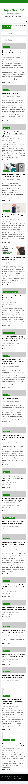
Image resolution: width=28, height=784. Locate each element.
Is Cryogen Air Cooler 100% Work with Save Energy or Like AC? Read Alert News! (13, 134)
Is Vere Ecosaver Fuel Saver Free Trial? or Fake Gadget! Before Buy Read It (13, 437)
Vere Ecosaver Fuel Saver (10, 398)
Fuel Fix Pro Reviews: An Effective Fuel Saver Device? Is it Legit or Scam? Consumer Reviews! (13, 501)
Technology (7, 47)
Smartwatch (7, 292)
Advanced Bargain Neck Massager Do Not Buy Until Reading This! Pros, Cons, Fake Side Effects (13, 339)
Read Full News (6, 82)
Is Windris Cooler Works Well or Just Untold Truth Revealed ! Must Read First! (13, 478)
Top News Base (14, 10)
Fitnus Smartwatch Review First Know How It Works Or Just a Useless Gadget (12, 298)
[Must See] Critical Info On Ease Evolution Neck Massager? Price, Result (12, 53)
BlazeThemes (17, 778)
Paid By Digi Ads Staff (8, 57)
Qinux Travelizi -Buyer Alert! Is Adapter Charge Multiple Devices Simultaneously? (12, 701)
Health (5, 332)
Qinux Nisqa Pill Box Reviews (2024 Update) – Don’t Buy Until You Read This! (13, 544)
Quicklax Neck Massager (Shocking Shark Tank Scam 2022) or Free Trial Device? (14, 587)
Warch (13, 740)
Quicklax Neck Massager (10, 93)
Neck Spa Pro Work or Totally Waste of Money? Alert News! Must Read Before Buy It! (13, 361)
